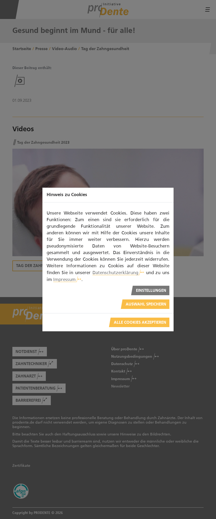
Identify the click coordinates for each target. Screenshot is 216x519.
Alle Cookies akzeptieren (140, 322)
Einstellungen (151, 291)
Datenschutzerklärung (115, 272)
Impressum (64, 279)
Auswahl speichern (146, 304)
